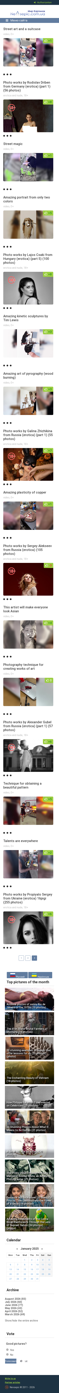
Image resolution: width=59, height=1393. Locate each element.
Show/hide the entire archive (21, 1320)
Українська (43, 976)
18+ (26, 95)
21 (18, 1274)
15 (25, 1269)
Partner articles (12, 1382)
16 (32, 1269)
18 (43, 1269)
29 (25, 1279)
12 (49, 1265)
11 (43, 1265)
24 (37, 1274)
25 (43, 1274)
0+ (12, 34)
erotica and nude (12, 95)
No (11, 1354)
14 (18, 1269)
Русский (20, 976)
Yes (12, 1350)
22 (25, 1274)
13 (10, 1269)
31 (37, 1279)
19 (49, 1269)
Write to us (10, 1378)
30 (32, 1279)
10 (37, 1265)
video (6, 34)
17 (37, 1269)
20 (10, 1274)
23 (32, 1274)
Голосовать (10, 1361)
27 (10, 1279)
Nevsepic (28, 11)
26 (49, 1274)
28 (18, 1279)
